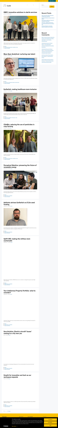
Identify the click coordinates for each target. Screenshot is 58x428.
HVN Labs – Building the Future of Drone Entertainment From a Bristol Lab (48, 23)
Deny (50, 425)
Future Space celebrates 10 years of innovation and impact (48, 21)
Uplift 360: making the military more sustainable (17, 240)
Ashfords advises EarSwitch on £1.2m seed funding (19, 203)
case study (6, 47)
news (17, 47)
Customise (50, 422)
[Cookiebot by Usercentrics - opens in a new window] (6, 426)
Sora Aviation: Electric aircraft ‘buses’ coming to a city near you (18, 332)
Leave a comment (7, 48)
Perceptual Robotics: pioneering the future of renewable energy (20, 166)
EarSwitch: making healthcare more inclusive (20, 89)
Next (9, 411)
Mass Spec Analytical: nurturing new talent (19, 54)
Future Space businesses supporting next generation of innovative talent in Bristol (47, 51)
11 (7, 411)
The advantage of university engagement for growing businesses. (48, 46)
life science (13, 117)
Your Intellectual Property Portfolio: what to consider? (19, 291)
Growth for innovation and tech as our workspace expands (17, 376)
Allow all (50, 419)
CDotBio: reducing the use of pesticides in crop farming (19, 125)
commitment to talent (11, 82)
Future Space (10, 47)
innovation (14, 47)
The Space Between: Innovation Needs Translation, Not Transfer (47, 26)
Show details (14, 426)
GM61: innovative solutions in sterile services (20, 12)
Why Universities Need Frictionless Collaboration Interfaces (47, 16)
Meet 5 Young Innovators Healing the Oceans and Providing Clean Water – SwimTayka (48, 38)
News (5, 46)
